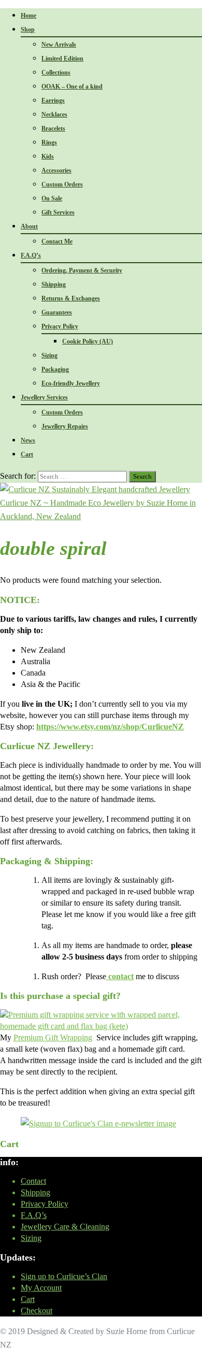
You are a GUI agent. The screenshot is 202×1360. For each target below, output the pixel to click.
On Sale (51, 198)
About (29, 226)
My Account (41, 1287)
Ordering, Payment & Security (81, 270)
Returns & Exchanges (70, 298)
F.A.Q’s (31, 255)
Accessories (56, 170)
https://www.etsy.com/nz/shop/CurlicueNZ (110, 726)
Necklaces (54, 114)
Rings (49, 142)
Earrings (53, 100)
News (28, 440)
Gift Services (58, 212)
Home (28, 15)
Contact (33, 1181)
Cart (27, 454)
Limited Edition (62, 58)
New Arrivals (58, 44)
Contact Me (57, 241)
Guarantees (56, 312)
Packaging (55, 369)
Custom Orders (62, 184)
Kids (47, 156)
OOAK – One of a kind (72, 86)
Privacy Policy (59, 326)
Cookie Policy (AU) (87, 341)
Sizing (49, 355)
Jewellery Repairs (64, 426)
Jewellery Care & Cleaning (65, 1226)
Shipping (53, 284)
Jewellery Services (44, 397)
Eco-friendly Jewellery (70, 383)
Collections (55, 72)
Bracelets (53, 128)
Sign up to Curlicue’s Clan (64, 1276)
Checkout (36, 1310)
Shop (28, 29)
